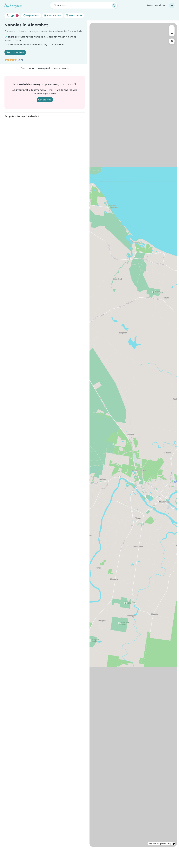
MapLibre (152, 843)
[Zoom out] (172, 33)
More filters (75, 15)
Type (13, 15)
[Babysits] (13, 5)
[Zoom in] (172, 28)
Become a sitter (156, 5)
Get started (44, 99)
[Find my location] (172, 41)
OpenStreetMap (165, 843)
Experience (32, 15)
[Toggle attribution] (173, 843)
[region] (133, 435)
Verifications (54, 15)
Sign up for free (15, 52)
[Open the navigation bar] (172, 5)
